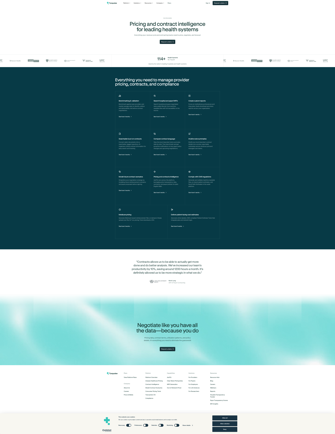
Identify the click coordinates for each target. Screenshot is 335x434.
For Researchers (194, 391)
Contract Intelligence (152, 384)
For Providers (193, 377)
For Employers (193, 384)
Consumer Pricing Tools (153, 391)
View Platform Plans (130, 377)
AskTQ (169, 377)
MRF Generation (172, 384)
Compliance (149, 398)
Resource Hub (214, 377)
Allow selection (225, 423)
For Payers (192, 381)
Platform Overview (151, 377)
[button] (127, 3)
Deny (224, 429)
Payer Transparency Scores (219, 400)
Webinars (213, 388)
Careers (126, 391)
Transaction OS (150, 395)
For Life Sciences (194, 388)
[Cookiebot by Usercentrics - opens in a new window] (107, 430)
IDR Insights (214, 404)
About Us (127, 388)
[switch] (145, 425)
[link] (169, 3)
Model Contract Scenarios (153, 388)
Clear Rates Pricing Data (175, 381)
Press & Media (128, 395)
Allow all (224, 418)
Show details (186, 425)
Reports (212, 391)
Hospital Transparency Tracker (217, 396)
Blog (211, 381)
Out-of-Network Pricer (174, 388)
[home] (112, 3)
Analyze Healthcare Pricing (154, 381)
